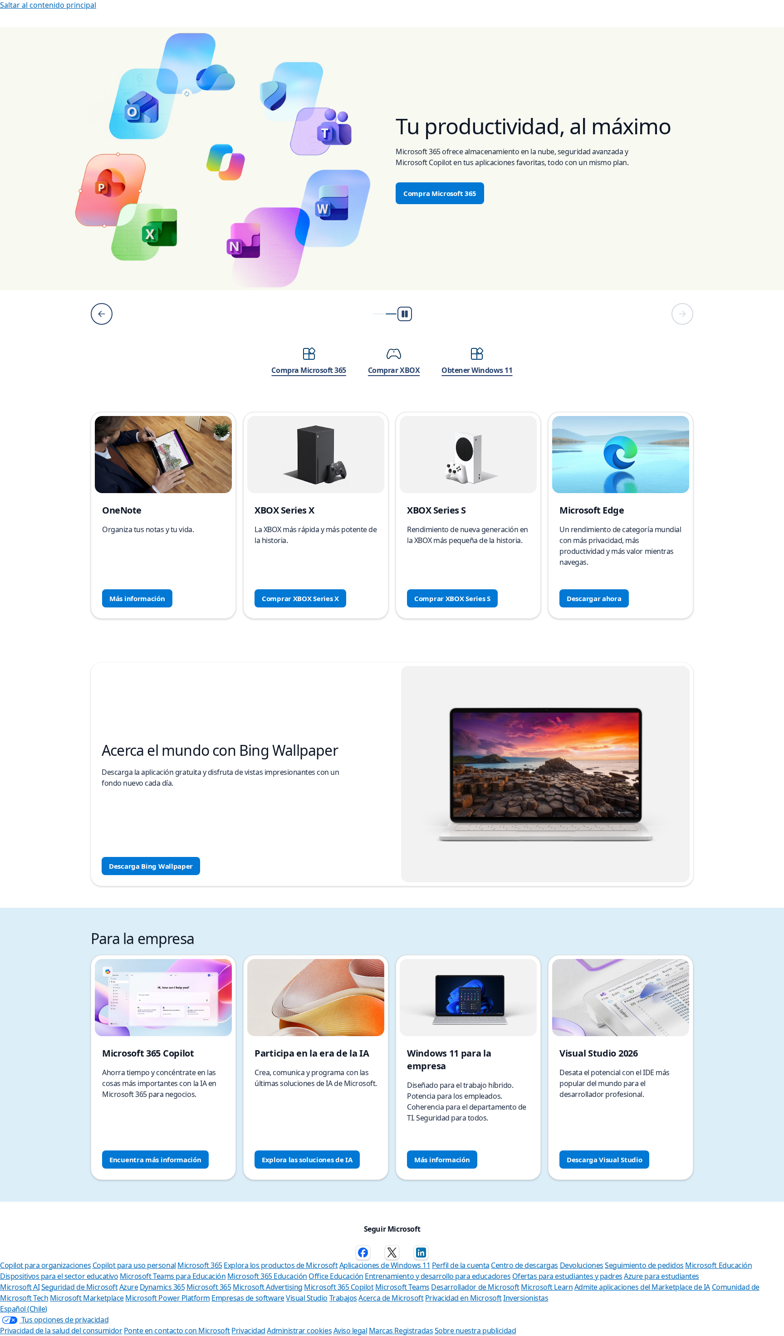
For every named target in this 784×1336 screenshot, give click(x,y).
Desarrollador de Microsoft (475, 1287)
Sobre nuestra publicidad (475, 1331)
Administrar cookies (299, 1331)
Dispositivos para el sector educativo (59, 1276)
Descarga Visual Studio (604, 1159)
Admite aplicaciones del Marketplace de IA (642, 1287)
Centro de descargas (524, 1265)
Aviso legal (350, 1331)
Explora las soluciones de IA (307, 1159)
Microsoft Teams (402, 1287)
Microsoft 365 (199, 1265)
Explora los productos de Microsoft (281, 1265)
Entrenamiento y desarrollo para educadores (437, 1276)
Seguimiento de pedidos (644, 1265)
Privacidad (248, 1331)
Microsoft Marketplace (87, 1298)
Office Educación (336, 1276)
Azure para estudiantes (661, 1276)
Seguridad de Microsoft (79, 1287)
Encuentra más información (155, 1159)
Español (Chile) (23, 1309)
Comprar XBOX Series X (300, 598)
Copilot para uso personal (134, 1265)
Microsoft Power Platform (167, 1298)
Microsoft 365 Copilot (338, 1287)
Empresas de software (247, 1298)
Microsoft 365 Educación (267, 1276)
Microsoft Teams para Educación (173, 1276)
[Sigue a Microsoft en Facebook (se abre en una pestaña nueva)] (363, 1252)
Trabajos (343, 1298)
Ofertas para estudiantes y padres (567, 1276)
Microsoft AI (19, 1287)
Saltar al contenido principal (48, 5)
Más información (137, 598)
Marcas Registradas (401, 1331)
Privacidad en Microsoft (463, 1298)
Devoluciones (581, 1265)
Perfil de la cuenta (461, 1265)
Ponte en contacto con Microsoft (177, 1331)
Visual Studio (307, 1298)
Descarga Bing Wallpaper (151, 866)
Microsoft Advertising (268, 1287)
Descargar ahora (594, 598)
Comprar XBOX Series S (452, 598)
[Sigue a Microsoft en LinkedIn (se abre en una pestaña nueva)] (421, 1252)
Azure (128, 1287)
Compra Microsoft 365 (439, 193)
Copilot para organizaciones (45, 1265)
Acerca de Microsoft (390, 1298)
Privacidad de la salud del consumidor (61, 1331)
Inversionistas (525, 1298)
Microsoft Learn (547, 1287)
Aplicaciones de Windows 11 (385, 1265)
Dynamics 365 (162, 1287)
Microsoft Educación (718, 1265)
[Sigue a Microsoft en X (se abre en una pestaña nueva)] (392, 1252)
